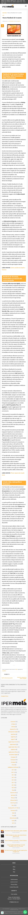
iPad (13, 790)
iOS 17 (13, 782)
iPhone (12, 797)
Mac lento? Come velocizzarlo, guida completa (16, 830)
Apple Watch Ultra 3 (13, 747)
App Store (13, 734)
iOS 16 (13, 780)
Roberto (19, 21)
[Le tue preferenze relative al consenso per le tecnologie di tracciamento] (2, 912)
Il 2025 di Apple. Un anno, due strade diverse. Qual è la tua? (16, 835)
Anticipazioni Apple (13, 731)
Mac (3, 15)
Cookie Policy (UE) (14, 887)
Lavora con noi (14, 882)
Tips (13, 815)
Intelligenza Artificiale (13, 767)
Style (13, 813)
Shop (14, 866)
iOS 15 (13, 777)
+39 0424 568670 (16, 898)
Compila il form (4, 696)
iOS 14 (13, 774)
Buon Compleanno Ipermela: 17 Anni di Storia (16, 840)
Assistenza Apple (13, 754)
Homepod (13, 762)
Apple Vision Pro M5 (13, 741)
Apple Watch (13, 744)
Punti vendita (14, 894)
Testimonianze (14, 879)
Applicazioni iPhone (13, 752)
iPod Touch (13, 802)
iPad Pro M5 (13, 792)
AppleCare (13, 749)
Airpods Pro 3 (13, 729)
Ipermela (5, 12)
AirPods (13, 726)
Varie (13, 820)
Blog (14, 869)
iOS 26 (13, 787)
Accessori (13, 721)
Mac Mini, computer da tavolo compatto (21, 678)
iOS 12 (13, 769)
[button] (25, 912)
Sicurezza (13, 810)
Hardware (13, 759)
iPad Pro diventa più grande (7, 677)
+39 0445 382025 (16, 897)
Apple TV (13, 739)
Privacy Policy (14, 884)
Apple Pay (13, 736)
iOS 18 (13, 785)
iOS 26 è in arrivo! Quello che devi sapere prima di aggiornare (16, 851)
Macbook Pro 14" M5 (13, 808)
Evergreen (13, 757)
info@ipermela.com (14, 902)
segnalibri (4, 670)
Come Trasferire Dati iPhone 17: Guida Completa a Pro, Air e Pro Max (16, 845)
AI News (13, 724)
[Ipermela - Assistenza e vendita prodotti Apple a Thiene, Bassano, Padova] (8, 6)
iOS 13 (13, 772)
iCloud (13, 764)
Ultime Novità (13, 818)
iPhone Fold (13, 800)
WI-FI (13, 823)
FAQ (14, 871)
